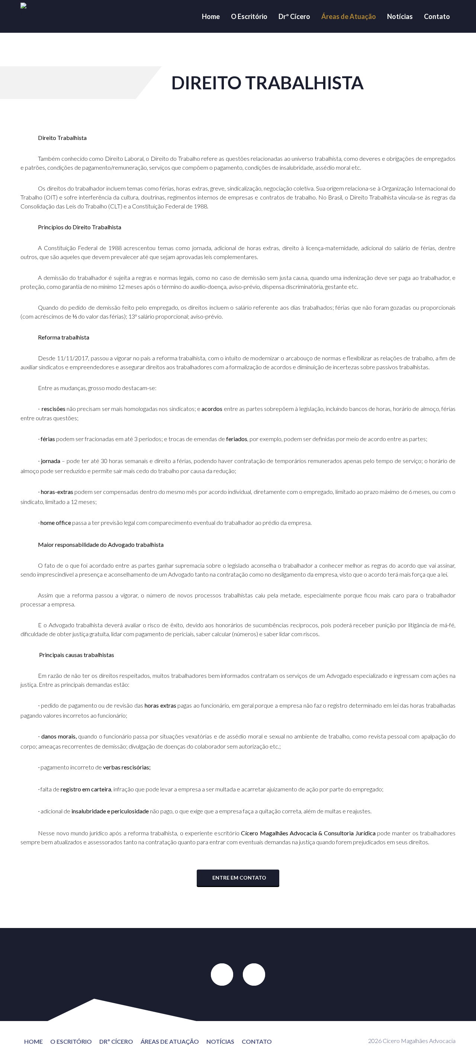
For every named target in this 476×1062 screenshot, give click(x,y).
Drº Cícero (294, 16)
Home (211, 16)
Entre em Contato (238, 877)
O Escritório (249, 16)
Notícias (400, 16)
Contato (437, 16)
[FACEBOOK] (222, 974)
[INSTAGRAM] (254, 974)
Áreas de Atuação (348, 16)
